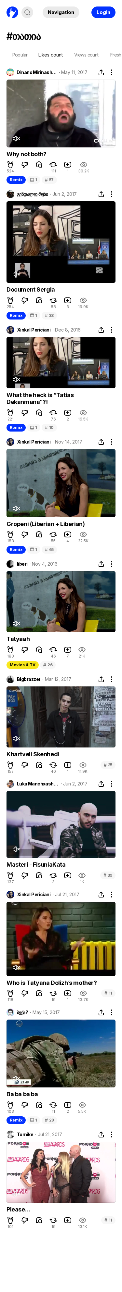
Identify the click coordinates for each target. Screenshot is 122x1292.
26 (47, 665)
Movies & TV (22, 664)
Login (103, 12)
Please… (18, 1209)
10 (49, 427)
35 (108, 765)
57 (49, 179)
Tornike (25, 1134)
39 (107, 875)
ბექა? (22, 1012)
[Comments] (39, 165)
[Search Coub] (27, 12)
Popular (20, 54)
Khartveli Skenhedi (33, 754)
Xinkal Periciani (33, 330)
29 (49, 1120)
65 (49, 549)
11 (108, 993)
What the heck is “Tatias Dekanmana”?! (40, 399)
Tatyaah (18, 638)
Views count (86, 54)
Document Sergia (31, 289)
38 (49, 315)
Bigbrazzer (28, 679)
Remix (16, 179)
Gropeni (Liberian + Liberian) (46, 524)
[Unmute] (16, 138)
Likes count (50, 54)
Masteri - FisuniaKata (36, 864)
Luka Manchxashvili (38, 784)
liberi (22, 564)
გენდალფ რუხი (32, 194)
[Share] (101, 72)
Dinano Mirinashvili (37, 72)
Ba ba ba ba (22, 1094)
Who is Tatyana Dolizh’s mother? (52, 982)
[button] (10, 165)
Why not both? (27, 154)
